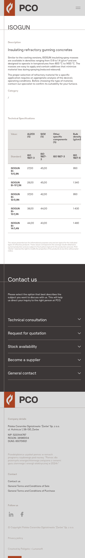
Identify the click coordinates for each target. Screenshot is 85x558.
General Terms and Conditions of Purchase (31, 490)
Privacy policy (15, 538)
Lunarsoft (37, 548)
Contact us (14, 481)
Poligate (25, 548)
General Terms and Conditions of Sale (28, 486)
